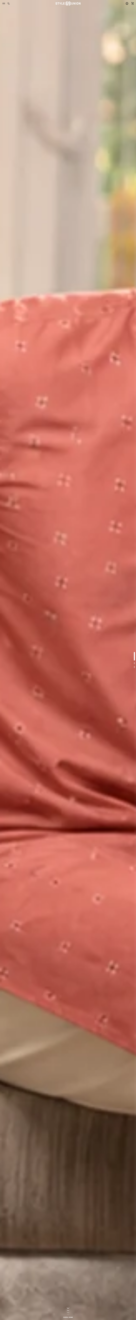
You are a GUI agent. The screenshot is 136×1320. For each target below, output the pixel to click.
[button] (132, 3)
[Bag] (132, 3)
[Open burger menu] (3, 3)
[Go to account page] (127, 3)
